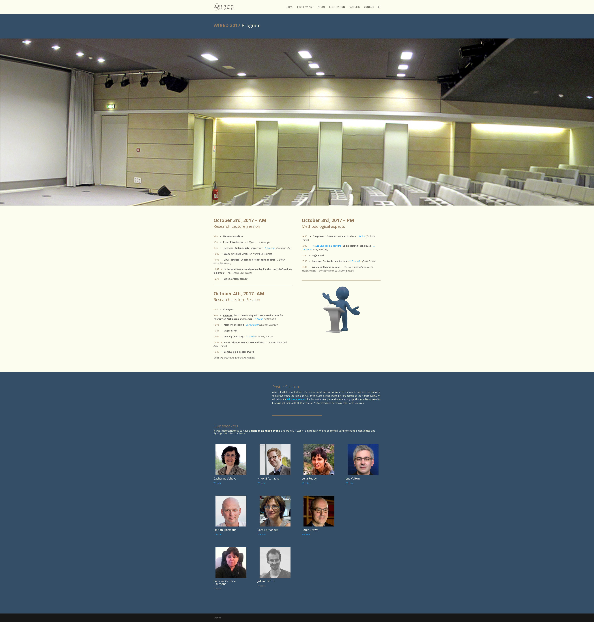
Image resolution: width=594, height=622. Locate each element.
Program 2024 (305, 7)
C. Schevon (270, 247)
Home (290, 7)
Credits (217, 617)
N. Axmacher (252, 324)
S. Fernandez (355, 261)
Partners (354, 7)
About (321, 7)
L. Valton (361, 236)
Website (217, 483)
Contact (369, 7)
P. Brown (259, 318)
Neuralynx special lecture (327, 245)
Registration (337, 7)
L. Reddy (250, 336)
